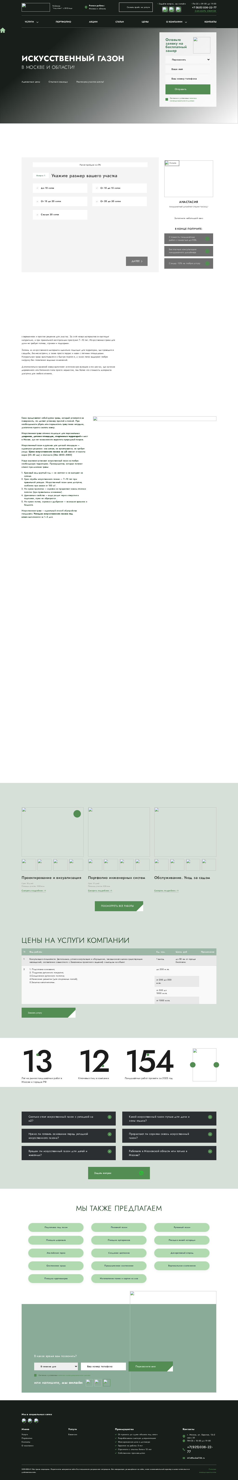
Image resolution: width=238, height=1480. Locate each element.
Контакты (210, 21)
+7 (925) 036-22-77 (204, 7)
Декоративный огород (182, 1253)
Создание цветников (118, 1253)
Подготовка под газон (56, 1227)
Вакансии (72, 1434)
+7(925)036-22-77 (200, 1449)
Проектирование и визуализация (51, 877)
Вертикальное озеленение (182, 1265)
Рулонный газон (182, 1227)
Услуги (29, 21)
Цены (145, 21)
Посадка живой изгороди (182, 1240)
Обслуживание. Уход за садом (182, 877)
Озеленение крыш (56, 1265)
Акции (93, 21)
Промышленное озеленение (118, 1265)
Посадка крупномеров (55, 1278)
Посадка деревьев (56, 1240)
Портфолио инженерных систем (116, 877)
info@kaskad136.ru (196, 1458)
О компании (174, 21)
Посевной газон (119, 1227)
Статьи (120, 21)
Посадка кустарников (119, 1240)
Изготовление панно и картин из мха (119, 1278)
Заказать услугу (35, 1012)
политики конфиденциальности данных (183, 99)
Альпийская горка (56, 1253)
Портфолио (63, 21)
